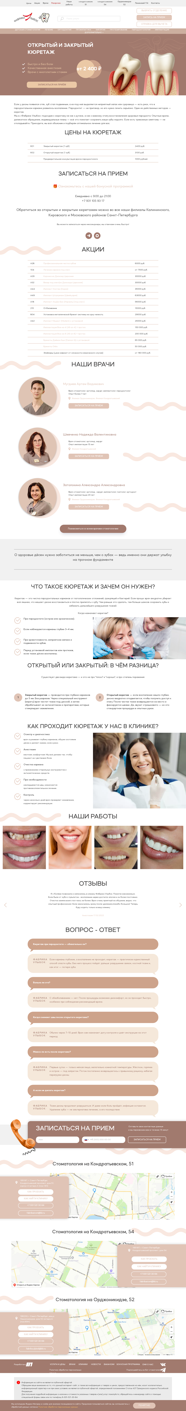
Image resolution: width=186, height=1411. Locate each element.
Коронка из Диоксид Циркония (58, 276)
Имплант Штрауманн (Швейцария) (60, 295)
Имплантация (162, 30)
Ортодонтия (64, 30)
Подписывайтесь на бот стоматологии (144, 1370)
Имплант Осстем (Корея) (55, 289)
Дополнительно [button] (93, 32)
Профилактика (83, 30)
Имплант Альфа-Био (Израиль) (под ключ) (64, 302)
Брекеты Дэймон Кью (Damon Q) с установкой (66, 340)
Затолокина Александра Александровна (94, 485)
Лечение (49, 30)
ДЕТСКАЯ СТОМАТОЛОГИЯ (27, 30)
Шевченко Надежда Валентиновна (89, 434)
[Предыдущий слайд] (5, 905)
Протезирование (118, 30)
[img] (38, 396)
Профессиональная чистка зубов (59, 263)
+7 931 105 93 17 (93, 200)
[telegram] (89, 235)
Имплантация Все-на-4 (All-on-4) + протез (64, 327)
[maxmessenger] (97, 235)
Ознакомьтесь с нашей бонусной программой (95, 186)
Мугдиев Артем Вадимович (83, 384)
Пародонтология (141, 30)
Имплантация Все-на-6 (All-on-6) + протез (64, 334)
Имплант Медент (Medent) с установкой (63, 321)
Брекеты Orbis (50, 346)
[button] (154, 17)
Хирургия (100, 30)
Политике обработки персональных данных (58, 1407)
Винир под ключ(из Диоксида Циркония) (63, 283)
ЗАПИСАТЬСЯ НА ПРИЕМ (147, 1140)
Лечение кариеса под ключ (56, 270)
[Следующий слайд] (180, 905)
